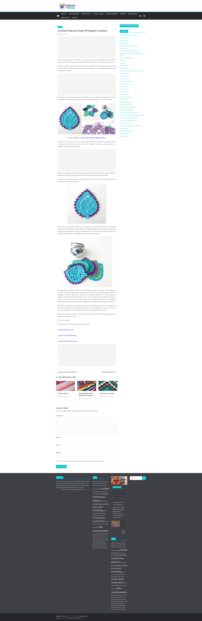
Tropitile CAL (105, 547)
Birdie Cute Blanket (97, 489)
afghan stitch (95, 483)
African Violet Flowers (102, 483)
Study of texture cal (125, 133)
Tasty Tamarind (96, 547)
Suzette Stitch (63, 393)
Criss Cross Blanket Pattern (127, 58)
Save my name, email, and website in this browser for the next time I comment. (81, 461)
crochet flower (104, 501)
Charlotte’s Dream (124, 48)
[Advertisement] (87, 47)
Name (58, 437)
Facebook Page (132, 14)
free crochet (95, 527)
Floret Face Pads (104, 524)
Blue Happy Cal (124, 40)
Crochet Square (124, 86)
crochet (105, 488)
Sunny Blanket (123, 136)
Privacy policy (65, 17)
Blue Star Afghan (124, 43)
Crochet (63, 14)
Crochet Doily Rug (124, 73)
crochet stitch (99, 521)
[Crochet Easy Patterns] (58, 16)
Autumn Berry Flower (102, 485)
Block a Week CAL (124, 38)
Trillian (100, 547)
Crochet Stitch (86, 14)
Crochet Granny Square (126, 81)
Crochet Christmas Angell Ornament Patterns (132, 71)
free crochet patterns (97, 533)
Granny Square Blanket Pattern (123, 525)
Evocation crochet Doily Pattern (128, 107)
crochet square (99, 518)
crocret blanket (124, 94)
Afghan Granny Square (103, 481)
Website (58, 453)
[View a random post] (144, 16)
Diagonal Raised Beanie (126, 97)
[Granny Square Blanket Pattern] (115, 528)
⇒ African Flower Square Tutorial (67, 341)
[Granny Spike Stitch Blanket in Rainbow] (86, 382)
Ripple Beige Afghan (103, 543)
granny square (105, 533)
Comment (59, 416)
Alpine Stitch (95, 485)
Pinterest (123, 14)
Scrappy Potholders (103, 545)
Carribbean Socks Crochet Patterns (129, 45)
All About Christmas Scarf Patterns (129, 35)
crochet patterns (99, 513)
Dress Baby (123, 99)
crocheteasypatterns (118, 504)
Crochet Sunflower (124, 92)
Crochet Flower (98, 14)
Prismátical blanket (125, 123)
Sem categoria (123, 128)
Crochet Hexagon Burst (108, 372)
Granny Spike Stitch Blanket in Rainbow (86, 394)
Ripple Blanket (96, 545)
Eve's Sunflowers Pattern (126, 105)
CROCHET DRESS (124, 76)
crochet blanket (103, 494)
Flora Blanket (98, 524)
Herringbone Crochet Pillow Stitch (129, 112)
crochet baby (96, 491)
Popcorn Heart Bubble (100, 541)
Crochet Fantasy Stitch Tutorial (67, 372)
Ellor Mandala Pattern (125, 102)
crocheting (98, 510)
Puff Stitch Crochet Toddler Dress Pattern (130, 125)
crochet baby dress (103, 491)
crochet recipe (102, 515)
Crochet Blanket (74, 14)
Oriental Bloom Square (100, 539)
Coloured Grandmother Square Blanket (130, 51)
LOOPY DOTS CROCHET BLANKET (128, 120)
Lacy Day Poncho (100, 535)
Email (58, 445)
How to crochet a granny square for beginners (132, 115)
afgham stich (95, 481)
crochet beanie (96, 494)
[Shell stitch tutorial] (107, 382)
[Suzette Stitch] (65, 382)
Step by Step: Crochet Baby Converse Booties (119, 494)
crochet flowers (98, 504)
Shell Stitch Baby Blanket (126, 131)
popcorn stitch (96, 543)
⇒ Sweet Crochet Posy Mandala (67, 335)
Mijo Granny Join (100, 537)
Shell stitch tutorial (107, 393)
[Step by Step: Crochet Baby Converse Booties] (119, 480)
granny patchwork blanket (127, 110)
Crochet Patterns (124, 84)
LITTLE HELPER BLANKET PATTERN (129, 118)
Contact (74, 17)
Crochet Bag (123, 63)
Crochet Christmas (111, 14)
